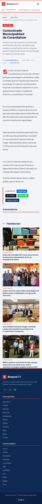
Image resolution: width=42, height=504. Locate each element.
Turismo (5, 437)
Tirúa (4, 484)
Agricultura (6, 402)
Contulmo (6, 459)
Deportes (6, 409)
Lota (4, 474)
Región (5, 481)
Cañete (5, 452)
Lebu (4, 466)
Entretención (7, 416)
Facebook (22, 191)
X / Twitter (11, 196)
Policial (5, 420)
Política (5, 423)
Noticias (8, 25)
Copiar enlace (12, 200)
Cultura (5, 405)
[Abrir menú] (38, 4)
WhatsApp (23, 196)
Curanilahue (7, 463)
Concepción (7, 456)
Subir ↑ (21, 500)
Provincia (6, 427)
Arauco (5, 449)
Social (4, 434)
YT (15, 390)
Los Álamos (6, 470)
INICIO (5, 17)
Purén (5, 477)
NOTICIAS (14, 17)
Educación (6, 412)
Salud (4, 430)
